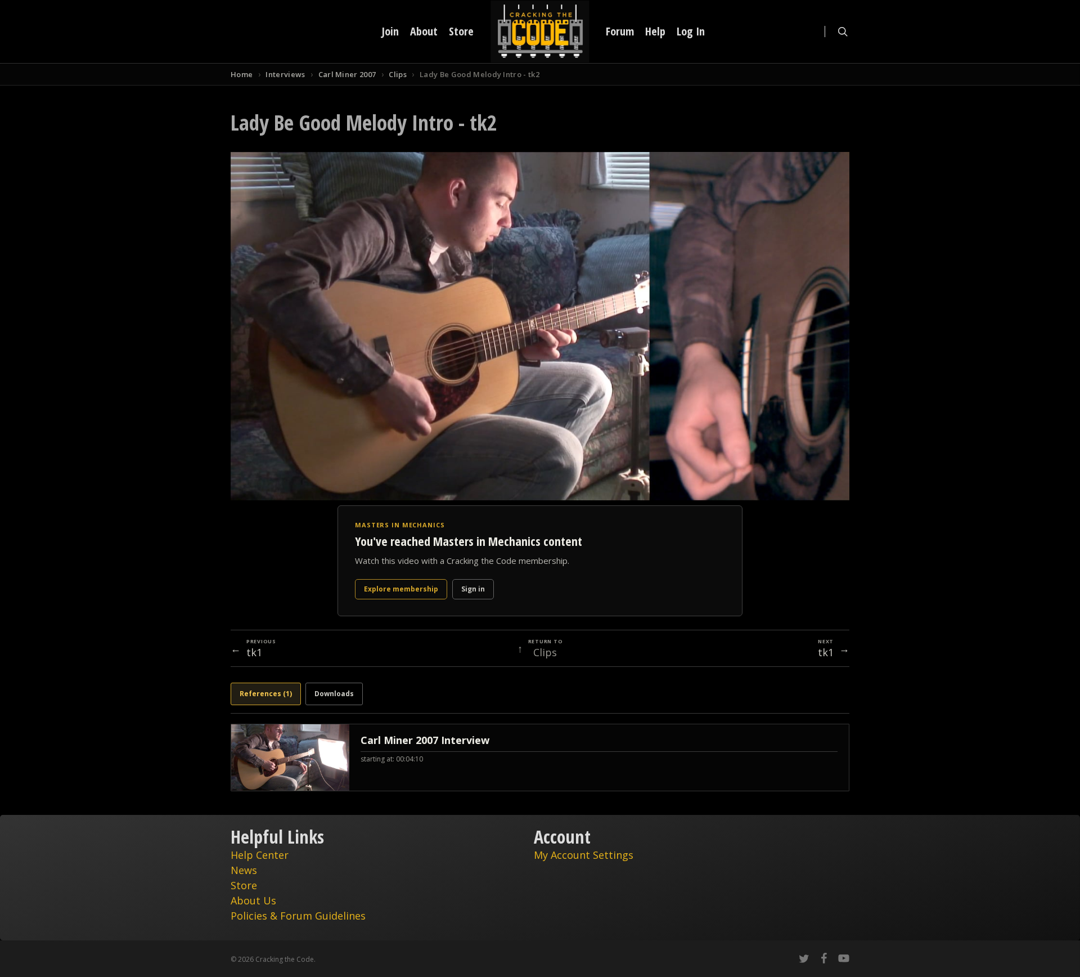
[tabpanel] (540, 757)
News (244, 870)
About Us (253, 900)
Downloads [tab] (334, 693)
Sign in (473, 589)
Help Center (260, 855)
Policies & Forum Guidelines (298, 915)
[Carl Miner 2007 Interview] (540, 757)
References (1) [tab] (266, 693)
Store (244, 885)
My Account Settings (583, 855)
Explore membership (401, 589)
